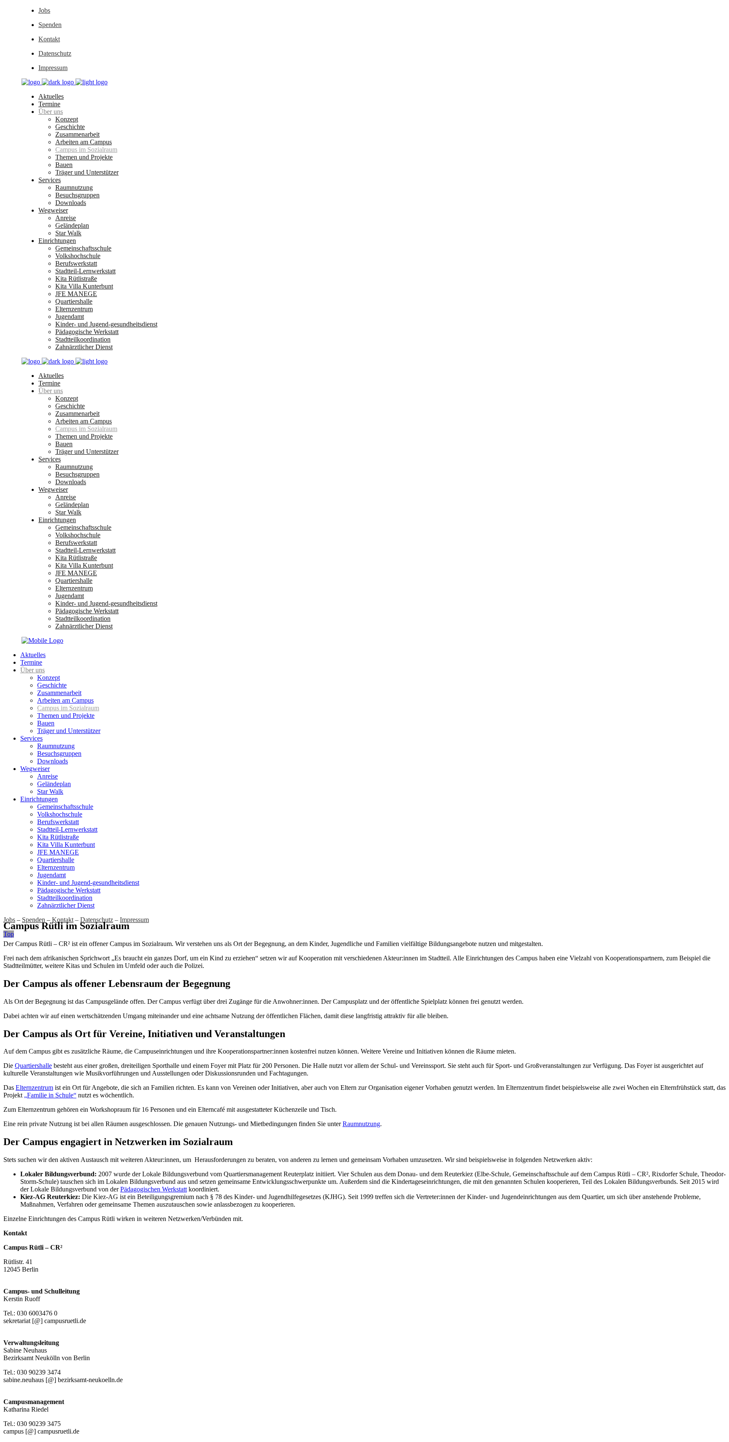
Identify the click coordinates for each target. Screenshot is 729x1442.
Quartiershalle (33, 1065)
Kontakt (49, 39)
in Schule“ (61, 1095)
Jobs (44, 10)
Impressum (53, 67)
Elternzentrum (34, 1087)
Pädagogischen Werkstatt (153, 1189)
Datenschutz (54, 53)
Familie (37, 1095)
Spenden (50, 24)
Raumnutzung (361, 1123)
